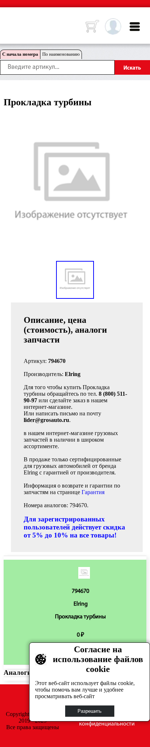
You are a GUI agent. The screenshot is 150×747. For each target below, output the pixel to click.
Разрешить (90, 711)
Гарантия (93, 492)
